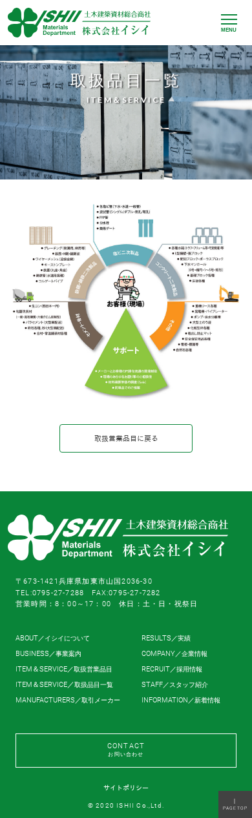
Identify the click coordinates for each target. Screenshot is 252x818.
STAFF (175, 684)
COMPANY (174, 653)
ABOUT (53, 638)
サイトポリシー (126, 788)
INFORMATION (181, 700)
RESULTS (166, 638)
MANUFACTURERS (68, 700)
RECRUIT (172, 669)
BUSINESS (48, 653)
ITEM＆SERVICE (64, 669)
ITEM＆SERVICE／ (64, 684)
